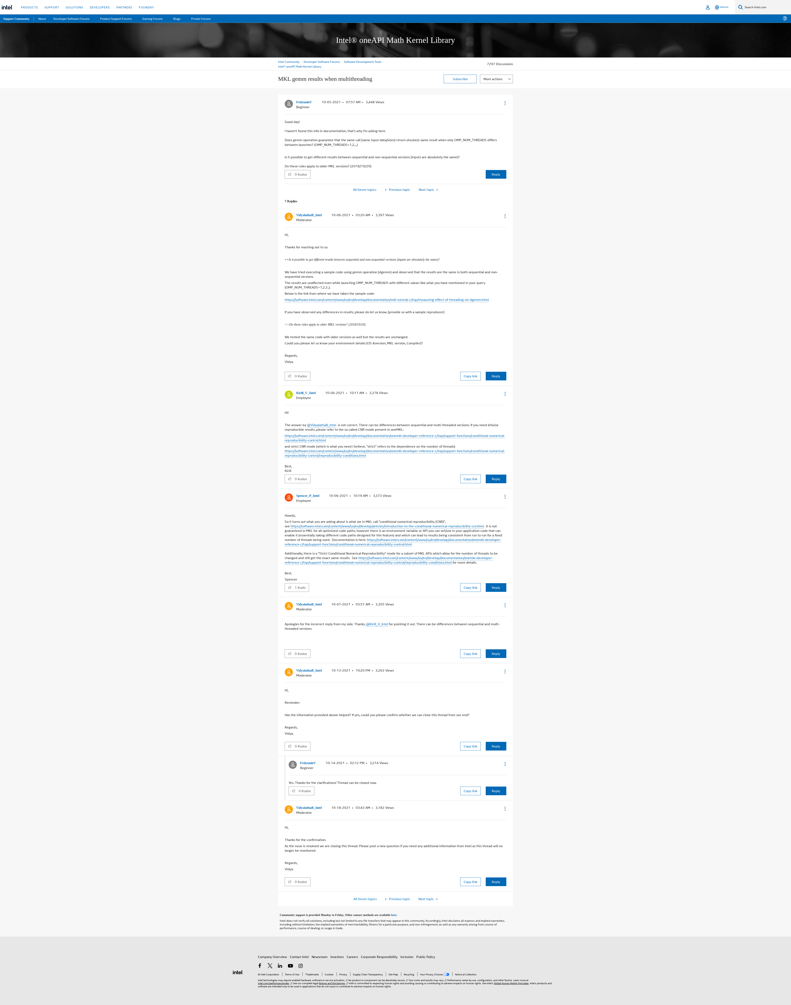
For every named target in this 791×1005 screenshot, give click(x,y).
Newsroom (320, 954)
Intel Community (289, 61)
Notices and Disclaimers (332, 980)
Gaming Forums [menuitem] (152, 18)
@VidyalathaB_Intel (321, 423)
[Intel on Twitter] (270, 963)
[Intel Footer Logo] (238, 969)
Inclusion (406, 954)
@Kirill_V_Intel (377, 622)
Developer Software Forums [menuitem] (72, 18)
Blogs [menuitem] (176, 18)
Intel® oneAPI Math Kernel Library (299, 66)
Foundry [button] (146, 7)
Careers (352, 954)
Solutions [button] (74, 7)
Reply (496, 173)
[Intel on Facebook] (259, 963)
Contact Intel (299, 954)
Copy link (470, 375)
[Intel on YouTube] (290, 963)
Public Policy (425, 954)
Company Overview (272, 954)
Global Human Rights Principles (511, 980)
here (397, 912)
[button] (505, 103)
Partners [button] (124, 7)
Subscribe (460, 78)
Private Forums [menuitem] (200, 18)
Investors (337, 954)
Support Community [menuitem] (16, 18)
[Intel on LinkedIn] (280, 963)
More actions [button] (492, 78)
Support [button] (51, 7)
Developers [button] (100, 7)
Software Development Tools (363, 61)
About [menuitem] (43, 18)
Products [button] (29, 7)
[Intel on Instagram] (300, 963)
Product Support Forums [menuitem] (116, 18)
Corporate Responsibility (379, 954)
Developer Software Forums (322, 61)
